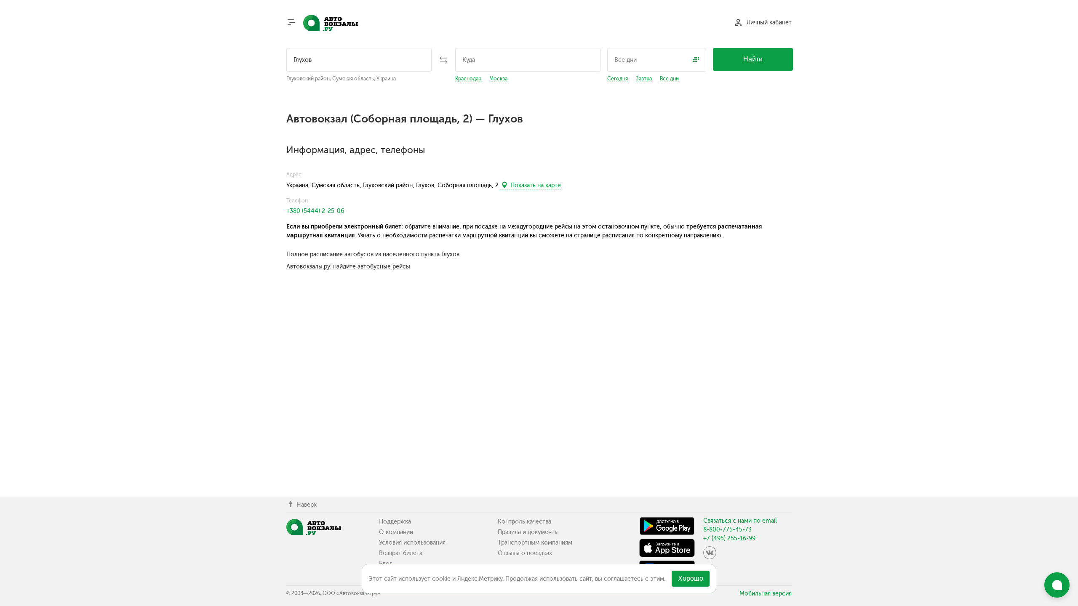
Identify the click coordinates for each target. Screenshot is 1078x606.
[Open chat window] (1057, 585)
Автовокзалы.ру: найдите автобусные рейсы (348, 266)
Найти (753, 59)
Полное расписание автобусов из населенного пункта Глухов (372, 254)
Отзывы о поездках (525, 553)
